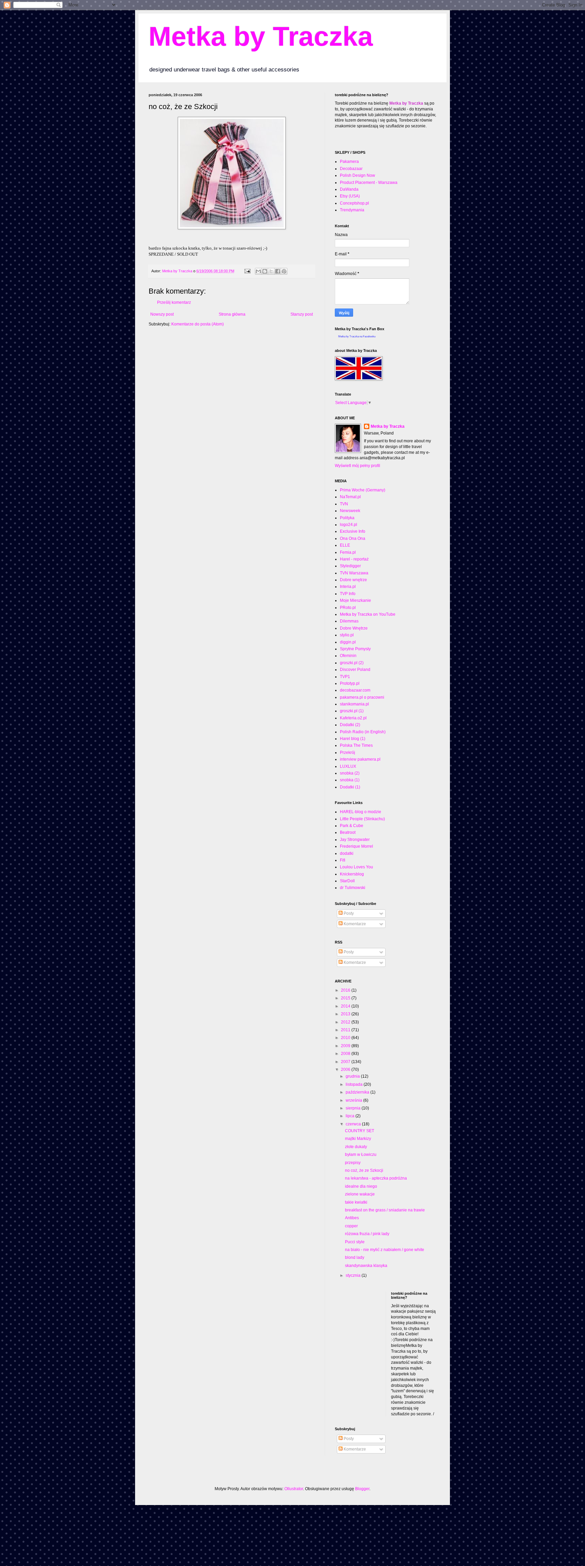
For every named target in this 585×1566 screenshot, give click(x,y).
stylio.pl (347, 635)
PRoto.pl (348, 607)
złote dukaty (356, 1146)
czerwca (354, 1124)
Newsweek (350, 510)
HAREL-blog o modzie (360, 811)
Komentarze (354, 924)
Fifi (342, 860)
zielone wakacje (360, 1194)
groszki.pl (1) (352, 710)
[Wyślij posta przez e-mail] (247, 271)
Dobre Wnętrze (354, 628)
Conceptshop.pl (354, 203)
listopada (355, 1084)
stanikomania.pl (354, 704)
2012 (346, 1022)
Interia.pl (348, 586)
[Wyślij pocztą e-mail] (258, 271)
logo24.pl (348, 524)
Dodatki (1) (350, 787)
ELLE (345, 545)
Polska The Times (356, 745)
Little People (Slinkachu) (362, 819)
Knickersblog (352, 874)
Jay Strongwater (355, 839)
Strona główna (232, 314)
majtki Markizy (358, 1138)
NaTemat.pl (350, 496)
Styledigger (350, 566)
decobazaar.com (355, 690)
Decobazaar (351, 168)
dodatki (346, 853)
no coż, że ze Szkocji (364, 1170)
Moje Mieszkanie (355, 600)
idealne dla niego (361, 1186)
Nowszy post (162, 314)
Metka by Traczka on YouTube (367, 614)
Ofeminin (348, 655)
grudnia (353, 1076)
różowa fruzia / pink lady (367, 1233)
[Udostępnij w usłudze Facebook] (277, 271)
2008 (346, 1053)
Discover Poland (355, 669)
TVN (344, 504)
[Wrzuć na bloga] (264, 271)
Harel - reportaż (354, 559)
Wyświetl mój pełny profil (357, 465)
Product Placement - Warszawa (368, 182)
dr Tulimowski (352, 887)
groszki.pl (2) (352, 662)
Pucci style (355, 1242)
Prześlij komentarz (174, 302)
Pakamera (349, 161)
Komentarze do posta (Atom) (197, 324)
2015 (346, 998)
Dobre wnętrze (353, 579)
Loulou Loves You (356, 867)
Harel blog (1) (352, 738)
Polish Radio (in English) (363, 731)
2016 (346, 990)
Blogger (362, 1488)
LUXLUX (348, 766)
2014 (346, 1006)
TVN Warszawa (354, 573)
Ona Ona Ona (352, 538)
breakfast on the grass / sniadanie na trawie (385, 1210)
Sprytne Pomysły (355, 649)
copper (351, 1226)
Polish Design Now (357, 175)
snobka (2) (350, 773)
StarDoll (347, 881)
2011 (346, 1030)
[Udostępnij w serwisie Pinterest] (284, 271)
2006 (346, 1069)
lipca (350, 1116)
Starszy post (301, 314)
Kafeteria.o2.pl (353, 718)
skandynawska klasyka (366, 1265)
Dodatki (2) (350, 724)
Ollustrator (293, 1488)
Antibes (352, 1217)
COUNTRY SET (359, 1130)
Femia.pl (348, 552)
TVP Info (347, 593)
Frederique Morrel (356, 846)
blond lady (354, 1257)
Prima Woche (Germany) (362, 490)
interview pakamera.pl (360, 759)
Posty (348, 913)
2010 (346, 1037)
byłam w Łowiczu (360, 1154)
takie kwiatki (356, 1202)
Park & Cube (351, 825)
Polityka (347, 517)
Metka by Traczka (261, 36)
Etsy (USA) (350, 196)
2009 (346, 1045)
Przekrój (347, 752)
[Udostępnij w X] (271, 271)
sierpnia (354, 1108)
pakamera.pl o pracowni (362, 697)
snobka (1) (350, 780)
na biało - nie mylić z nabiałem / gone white (384, 1249)
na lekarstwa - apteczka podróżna (376, 1178)
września (354, 1100)
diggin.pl (348, 642)
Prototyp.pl (350, 683)
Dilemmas (349, 621)
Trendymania (352, 210)
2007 (346, 1061)
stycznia (354, 1275)
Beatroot (347, 832)
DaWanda (349, 189)
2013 (346, 1014)
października (358, 1092)
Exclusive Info (352, 531)
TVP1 (345, 676)
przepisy (353, 1162)
